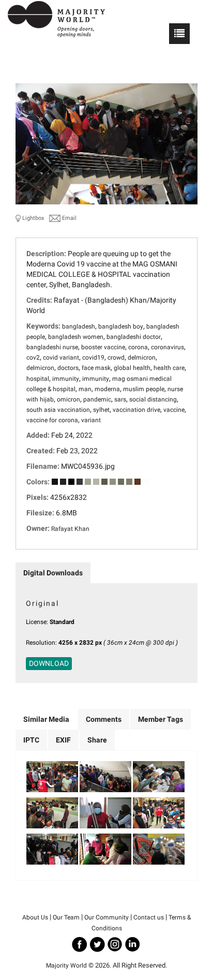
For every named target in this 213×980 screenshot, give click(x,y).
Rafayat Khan (70, 528)
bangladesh (78, 326)
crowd (116, 357)
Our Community (106, 917)
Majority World (66, 965)
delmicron (142, 357)
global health (132, 368)
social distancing (153, 399)
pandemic (97, 399)
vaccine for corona (52, 420)
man (85, 389)
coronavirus (167, 347)
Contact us (148, 917)
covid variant (61, 357)
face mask (96, 368)
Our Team (66, 917)
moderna (107, 389)
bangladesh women (75, 336)
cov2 (33, 357)
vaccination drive (136, 409)
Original (42, 603)
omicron (68, 399)
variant (91, 420)
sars (120, 399)
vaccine (174, 409)
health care (169, 368)
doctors (68, 368)
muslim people (143, 389)
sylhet (101, 409)
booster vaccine (103, 347)
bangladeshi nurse (52, 347)
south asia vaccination (58, 409)
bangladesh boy (120, 326)
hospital (37, 378)
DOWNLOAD (49, 663)
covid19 (93, 357)
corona (138, 347)
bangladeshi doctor (133, 336)
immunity (65, 378)
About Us (35, 917)
